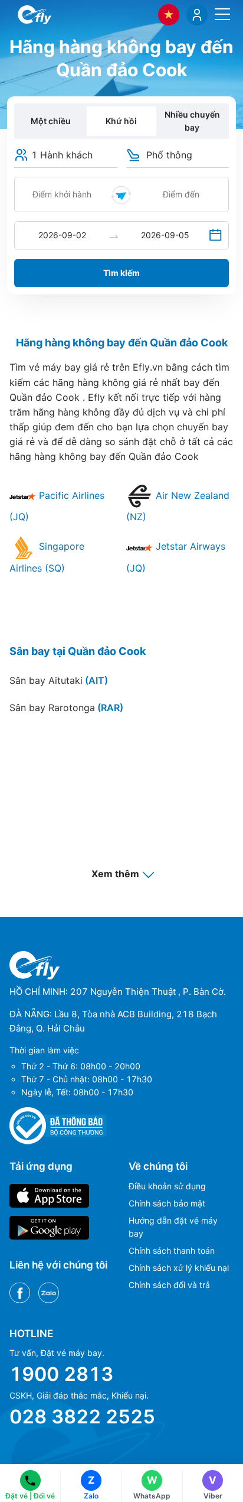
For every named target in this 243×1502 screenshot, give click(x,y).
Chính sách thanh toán (172, 1250)
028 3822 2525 (82, 1416)
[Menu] (222, 14)
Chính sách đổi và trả (169, 1285)
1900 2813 (61, 1374)
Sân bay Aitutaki (58, 680)
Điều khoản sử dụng (167, 1186)
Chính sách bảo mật (167, 1203)
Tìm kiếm (121, 273)
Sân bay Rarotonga (66, 707)
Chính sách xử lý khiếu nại (179, 1268)
